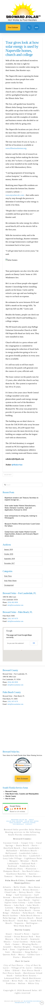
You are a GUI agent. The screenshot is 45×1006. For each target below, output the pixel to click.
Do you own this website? (15, 643)
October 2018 (8, 554)
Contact (28, 824)
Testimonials (18, 824)
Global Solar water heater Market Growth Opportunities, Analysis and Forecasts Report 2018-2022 (21, 534)
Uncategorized (9, 585)
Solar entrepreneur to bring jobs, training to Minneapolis (21, 517)
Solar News (8, 474)
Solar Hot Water (32, 821)
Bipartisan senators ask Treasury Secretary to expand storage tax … (21, 499)
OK (34, 643)
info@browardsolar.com (15, 605)
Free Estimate (15, 822)
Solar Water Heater (10, 581)
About (31, 819)
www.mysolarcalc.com (15, 195)
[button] (36, 27)
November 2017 (9, 563)
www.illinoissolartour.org (16, 148)
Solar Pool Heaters (14, 821)
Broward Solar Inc (19, 819)
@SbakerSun (17, 465)
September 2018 (9, 559)
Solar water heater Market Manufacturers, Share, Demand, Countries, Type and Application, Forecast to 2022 (20, 508)
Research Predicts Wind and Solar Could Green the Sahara (22, 525)
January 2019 (8, 549)
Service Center (29, 822)
